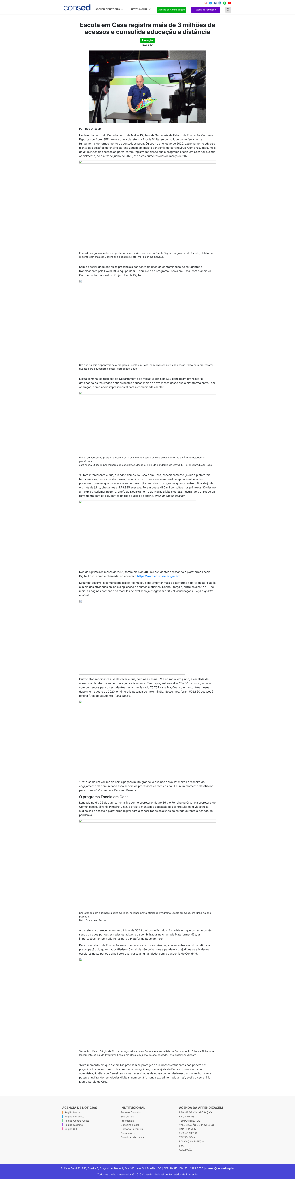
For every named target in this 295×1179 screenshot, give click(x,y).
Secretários (127, 1116)
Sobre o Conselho (131, 1112)
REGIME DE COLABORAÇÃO (195, 1112)
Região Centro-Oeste (77, 1120)
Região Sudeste (74, 1124)
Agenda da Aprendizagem (171, 9)
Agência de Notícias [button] (107, 9)
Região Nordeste (74, 1116)
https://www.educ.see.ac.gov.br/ (158, 576)
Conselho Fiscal (130, 1124)
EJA (181, 1145)
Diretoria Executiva (132, 1129)
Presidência (127, 1120)
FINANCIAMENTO (189, 1129)
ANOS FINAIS (186, 1116)
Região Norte (72, 1112)
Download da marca (132, 1137)
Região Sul (71, 1129)
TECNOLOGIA (187, 1137)
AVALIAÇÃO (186, 1149)
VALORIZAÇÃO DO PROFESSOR (197, 1124)
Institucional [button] (139, 9)
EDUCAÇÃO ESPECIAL (192, 1141)
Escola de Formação (206, 9)
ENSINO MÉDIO (188, 1133)
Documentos (128, 1133)
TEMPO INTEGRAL (189, 1120)
